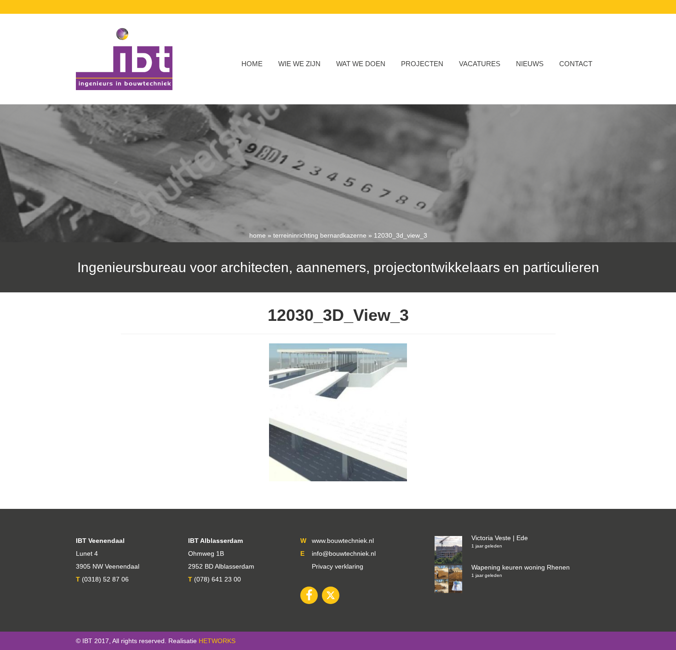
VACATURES (479, 64)
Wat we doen (360, 64)
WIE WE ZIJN (299, 64)
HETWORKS (217, 640)
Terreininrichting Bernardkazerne (320, 235)
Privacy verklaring (337, 566)
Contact (575, 64)
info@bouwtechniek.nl (344, 553)
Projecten (422, 64)
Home (252, 64)
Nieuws (530, 64)
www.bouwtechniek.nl (343, 540)
